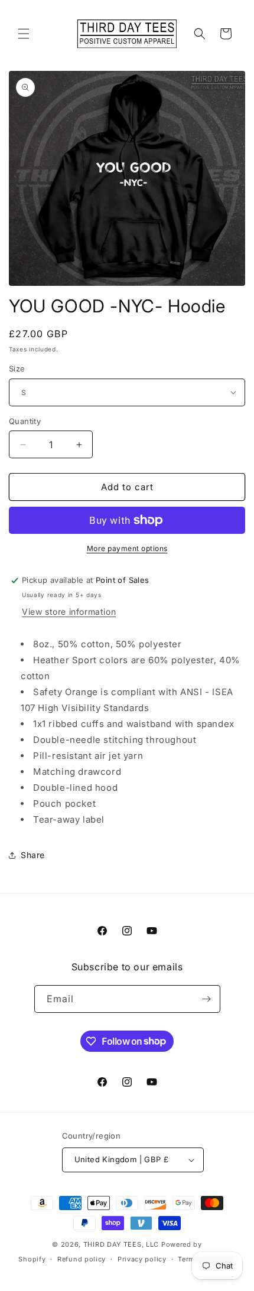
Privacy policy (142, 1259)
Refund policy (81, 1259)
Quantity (25, 421)
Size (17, 368)
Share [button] (33, 855)
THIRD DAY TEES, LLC (121, 1244)
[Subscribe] (207, 999)
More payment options (127, 548)
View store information (69, 612)
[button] (24, 34)
